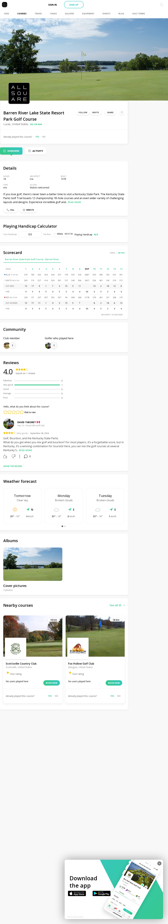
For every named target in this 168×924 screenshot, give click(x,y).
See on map (36, 124)
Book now (51, 683)
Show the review (12, 466)
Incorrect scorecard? (112, 314)
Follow (83, 112)
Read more (74, 202)
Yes (37, 136)
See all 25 (115, 605)
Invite (95, 112)
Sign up (73, 4)
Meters (121, 253)
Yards (112, 253)
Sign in (52, 4)
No (44, 136)
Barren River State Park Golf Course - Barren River (32, 259)
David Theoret (26, 422)
